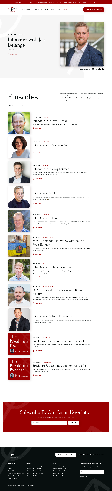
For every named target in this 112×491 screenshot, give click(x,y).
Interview (46, 117)
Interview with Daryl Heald (34, 468)
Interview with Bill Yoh (32, 476)
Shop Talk (22, 34)
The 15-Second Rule (59, 476)
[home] (13, 9)
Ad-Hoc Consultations (14, 476)
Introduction (47, 337)
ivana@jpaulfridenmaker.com (95, 454)
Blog (59, 9)
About (46, 9)
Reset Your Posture (58, 473)
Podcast (65, 9)
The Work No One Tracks (60, 471)
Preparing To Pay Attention (61, 468)
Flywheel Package (13, 478)
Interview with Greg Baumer (34, 473)
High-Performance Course (16, 473)
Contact (53, 9)
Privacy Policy (30, 485)
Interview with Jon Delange (34, 466)
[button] (26, 9)
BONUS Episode (48, 237)
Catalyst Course (12, 471)
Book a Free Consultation (94, 9)
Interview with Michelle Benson (35, 471)
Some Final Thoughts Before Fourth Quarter (64, 466)
